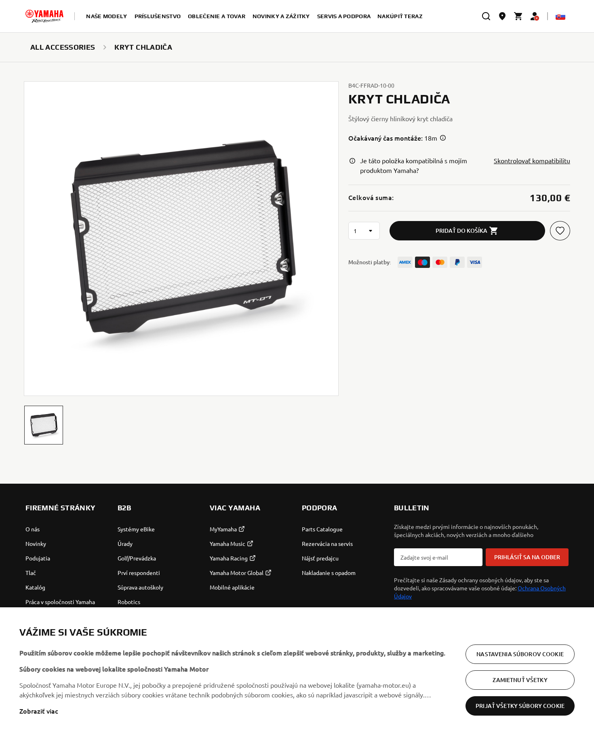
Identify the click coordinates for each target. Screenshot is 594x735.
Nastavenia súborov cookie (520, 654)
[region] (297, 671)
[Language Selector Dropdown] (560, 16)
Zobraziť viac (38, 710)
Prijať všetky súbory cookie (520, 706)
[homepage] (44, 16)
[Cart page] (518, 16)
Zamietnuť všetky (520, 680)
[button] (43, 425)
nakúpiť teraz (400, 16)
